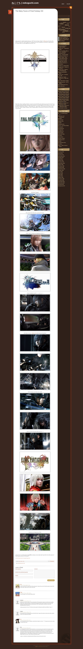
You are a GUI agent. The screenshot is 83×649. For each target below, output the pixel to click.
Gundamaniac (61, 128)
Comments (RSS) (44, 646)
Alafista (60, 118)
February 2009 (61, 166)
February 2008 (61, 178)
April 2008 (61, 175)
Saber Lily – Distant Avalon (64, 65)
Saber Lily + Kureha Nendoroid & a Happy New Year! (63, 78)
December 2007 (62, 181)
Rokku (60, 141)
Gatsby (32, 333)
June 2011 (61, 153)
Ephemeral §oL (61, 124)
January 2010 (61, 161)
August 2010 (61, 157)
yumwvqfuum (61, 108)
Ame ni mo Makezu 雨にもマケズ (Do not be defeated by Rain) (64, 52)
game (19, 561)
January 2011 (61, 154)
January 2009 (61, 167)
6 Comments (52, 561)
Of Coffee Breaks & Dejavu (64, 80)
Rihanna (45, 41)
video (23, 561)
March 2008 (61, 177)
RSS (70, 8)
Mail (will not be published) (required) (21, 572)
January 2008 (61, 180)
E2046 (60, 122)
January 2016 (61, 151)
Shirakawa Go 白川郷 (63, 59)
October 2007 (61, 184)
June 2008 (61, 173)
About (65, 101)
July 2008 (61, 171)
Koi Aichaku (61, 132)
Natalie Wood (61, 91)
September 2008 (62, 168)
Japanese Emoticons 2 (63, 62)
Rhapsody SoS (61, 139)
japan (21, 561)
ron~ (21, 584)
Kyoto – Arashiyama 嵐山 (63, 54)
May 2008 (61, 174)
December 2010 (62, 156)
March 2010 (61, 160)
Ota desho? (61, 136)
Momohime (61, 64)
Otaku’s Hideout (62, 138)
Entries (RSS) (39, 646)
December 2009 (62, 163)
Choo (21, 592)
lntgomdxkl (61, 101)
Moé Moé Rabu (61, 134)
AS (20, 619)
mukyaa (60, 135)
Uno (36, 333)
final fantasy (19, 563)
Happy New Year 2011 (63, 61)
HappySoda (61, 129)
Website (16, 575)
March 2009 (61, 164)
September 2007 (62, 185)
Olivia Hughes (61, 96)
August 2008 (61, 170)
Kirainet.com (61, 131)
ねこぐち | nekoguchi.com (25, 3)
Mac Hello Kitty (62, 86)
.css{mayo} (40, 645)
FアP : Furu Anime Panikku (64, 125)
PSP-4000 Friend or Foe (63, 84)
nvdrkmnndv (61, 105)
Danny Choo (61, 121)
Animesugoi (61, 119)
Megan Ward (61, 99)
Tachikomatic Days (62, 142)
